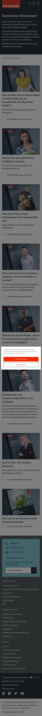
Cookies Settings (21, 364)
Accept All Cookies (21, 359)
